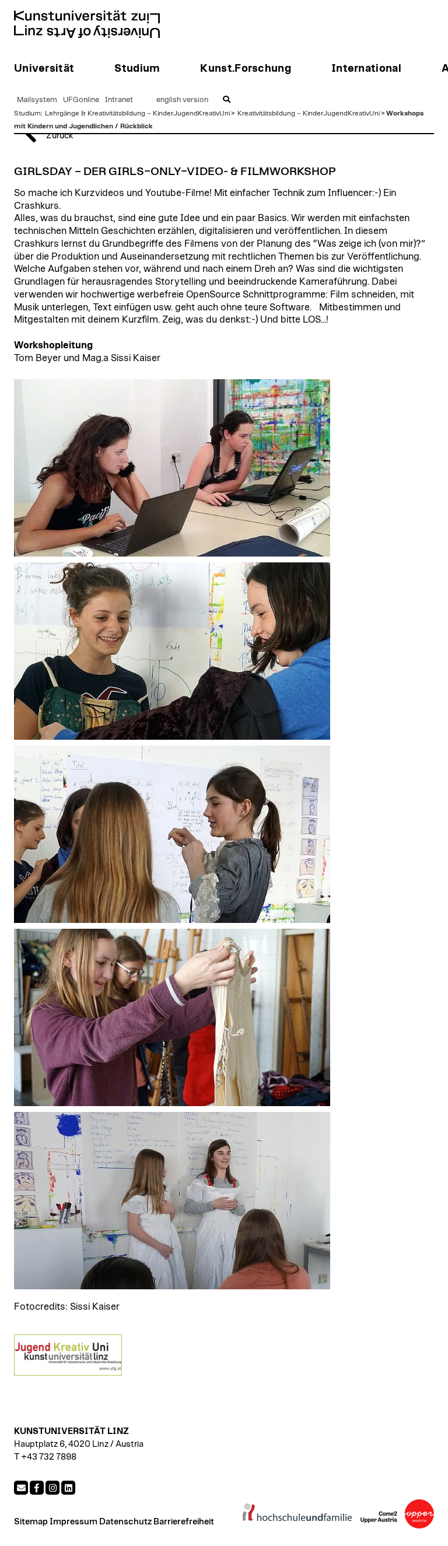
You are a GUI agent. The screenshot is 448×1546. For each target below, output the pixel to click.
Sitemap (31, 1521)
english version (182, 100)
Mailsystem (37, 100)
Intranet (119, 100)
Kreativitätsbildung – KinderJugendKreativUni (308, 113)
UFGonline (81, 100)
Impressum (73, 1521)
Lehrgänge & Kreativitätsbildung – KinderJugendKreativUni (137, 113)
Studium (27, 113)
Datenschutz (125, 1521)
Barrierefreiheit (183, 1521)
